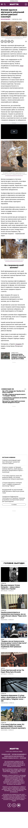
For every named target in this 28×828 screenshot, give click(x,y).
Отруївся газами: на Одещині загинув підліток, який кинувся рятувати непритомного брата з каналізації (12, 469)
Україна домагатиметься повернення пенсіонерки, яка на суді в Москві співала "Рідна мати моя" (13, 615)
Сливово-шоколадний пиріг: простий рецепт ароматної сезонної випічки (11, 461)
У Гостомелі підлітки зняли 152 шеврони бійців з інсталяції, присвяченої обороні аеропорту (12, 477)
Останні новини (8, 457)
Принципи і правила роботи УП (10, 758)
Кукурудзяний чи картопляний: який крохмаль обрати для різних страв (13, 491)
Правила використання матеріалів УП (14, 756)
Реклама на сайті (6, 754)
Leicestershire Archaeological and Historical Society (14, 175)
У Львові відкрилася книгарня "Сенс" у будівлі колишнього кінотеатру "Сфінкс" (12, 484)
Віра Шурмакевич (5, 19)
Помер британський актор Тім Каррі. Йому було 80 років (12, 671)
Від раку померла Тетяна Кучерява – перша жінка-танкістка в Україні (10, 587)
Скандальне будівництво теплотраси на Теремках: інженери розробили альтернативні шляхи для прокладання (13, 499)
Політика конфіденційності (19, 754)
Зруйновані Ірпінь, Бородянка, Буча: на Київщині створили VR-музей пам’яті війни (18, 356)
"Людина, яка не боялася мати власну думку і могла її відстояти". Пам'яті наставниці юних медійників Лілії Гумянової (14, 644)
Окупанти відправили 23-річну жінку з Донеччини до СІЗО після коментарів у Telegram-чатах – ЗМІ (13, 698)
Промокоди (23, 758)
